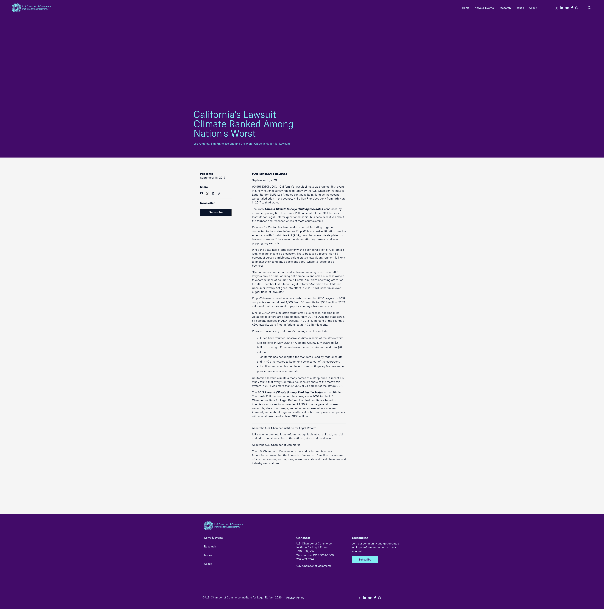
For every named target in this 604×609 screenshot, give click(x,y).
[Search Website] (589, 8)
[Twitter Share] (207, 193)
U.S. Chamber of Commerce (314, 566)
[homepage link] (31, 8)
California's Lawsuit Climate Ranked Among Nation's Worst (243, 123)
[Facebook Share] (201, 193)
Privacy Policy (295, 597)
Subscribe (216, 212)
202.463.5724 (305, 559)
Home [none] (466, 8)
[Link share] (219, 194)
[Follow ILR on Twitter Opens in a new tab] (556, 8)
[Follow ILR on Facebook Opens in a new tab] (572, 8)
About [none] (533, 8)
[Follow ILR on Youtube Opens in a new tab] (567, 8)
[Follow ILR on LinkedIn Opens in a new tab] (561, 8)
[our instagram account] (576, 8)
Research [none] (505, 8)
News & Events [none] (484, 8)
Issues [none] (520, 8)
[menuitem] (465, 8)
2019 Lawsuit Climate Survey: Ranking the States (290, 209)
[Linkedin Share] (213, 193)
